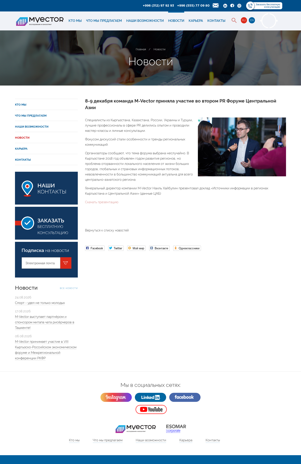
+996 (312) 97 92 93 (158, 5)
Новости (176, 21)
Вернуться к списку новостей (107, 230)
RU (244, 20)
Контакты (216, 21)
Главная (141, 49)
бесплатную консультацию (52, 226)
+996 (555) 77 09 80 (193, 5)
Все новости (69, 288)
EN (252, 20)
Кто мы (75, 21)
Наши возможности (145, 21)
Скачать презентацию (101, 202)
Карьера (196, 21)
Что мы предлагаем (104, 21)
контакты (51, 188)
